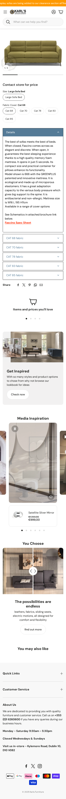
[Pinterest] (29, 284)
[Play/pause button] (15, 428)
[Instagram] (40, 766)
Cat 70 (23, 110)
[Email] (41, 284)
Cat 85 (9, 118)
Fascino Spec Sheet (18, 222)
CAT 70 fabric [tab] (14, 247)
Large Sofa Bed (13, 97)
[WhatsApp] (35, 284)
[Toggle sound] (51, 496)
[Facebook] (18, 284)
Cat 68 (9, 110)
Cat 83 (52, 110)
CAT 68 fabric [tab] (14, 238)
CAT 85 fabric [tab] (14, 275)
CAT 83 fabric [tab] (14, 266)
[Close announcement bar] (62, 2)
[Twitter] (23, 284)
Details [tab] (10, 132)
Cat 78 (37, 110)
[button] (33, 22)
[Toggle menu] (5, 11)
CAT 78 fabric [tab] (14, 256)
